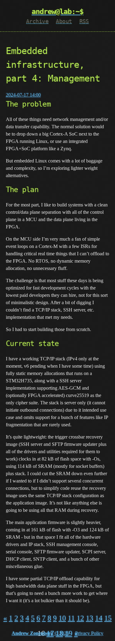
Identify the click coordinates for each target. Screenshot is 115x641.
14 (98, 618)
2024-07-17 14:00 (23, 94)
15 (108, 618)
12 (80, 618)
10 (62, 618)
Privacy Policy (89, 633)
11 (71, 618)
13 (89, 618)
